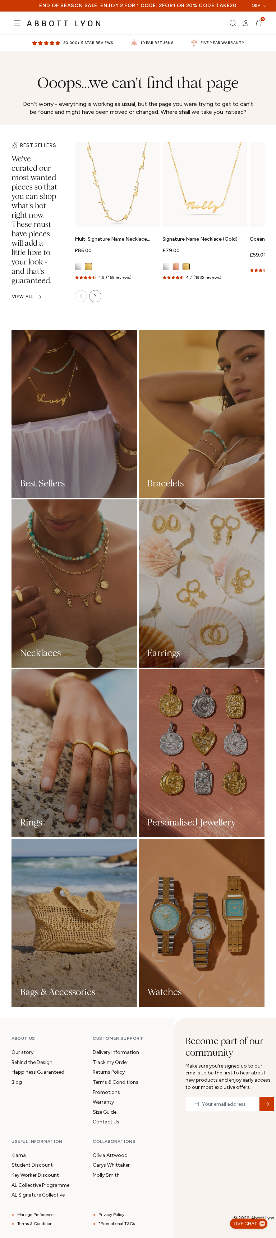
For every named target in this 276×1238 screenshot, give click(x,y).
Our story (22, 1052)
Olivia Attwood (110, 1155)
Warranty (103, 1102)
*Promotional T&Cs (116, 1223)
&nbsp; (266, 1104)
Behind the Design (32, 1062)
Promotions (106, 1092)
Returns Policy (109, 1072)
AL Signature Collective (38, 1195)
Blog (17, 1082)
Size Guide (104, 1112)
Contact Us (106, 1122)
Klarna (19, 1155)
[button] (17, 23)
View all (23, 296)
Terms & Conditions (115, 1082)
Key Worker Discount (35, 1175)
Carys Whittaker (111, 1165)
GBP (256, 5)
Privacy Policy (111, 1214)
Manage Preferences (36, 1214)
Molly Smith (106, 1175)
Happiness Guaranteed (38, 1072)
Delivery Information (116, 1052)
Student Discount (32, 1165)
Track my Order (110, 1062)
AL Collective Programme (40, 1185)
